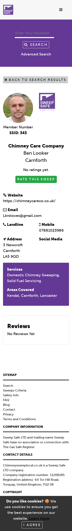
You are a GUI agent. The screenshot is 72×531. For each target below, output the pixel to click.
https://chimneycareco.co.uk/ (29, 201)
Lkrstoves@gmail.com (22, 215)
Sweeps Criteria (14, 390)
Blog (6, 405)
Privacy (8, 414)
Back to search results (36, 80)
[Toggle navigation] (61, 10)
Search (38, 44)
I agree (32, 525)
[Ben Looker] (18, 107)
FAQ (6, 400)
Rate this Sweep (36, 179)
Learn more (39, 518)
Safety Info (11, 395)
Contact (9, 409)
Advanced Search (36, 54)
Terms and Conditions (19, 419)
